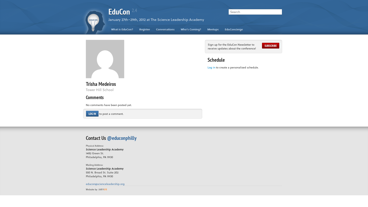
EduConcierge (234, 29)
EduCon (122, 11)
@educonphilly (121, 137)
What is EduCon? (122, 29)
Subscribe (270, 46)
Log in (92, 114)
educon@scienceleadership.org (105, 184)
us (103, 189)
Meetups (213, 29)
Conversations (165, 29)
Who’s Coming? (191, 29)
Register (144, 29)
